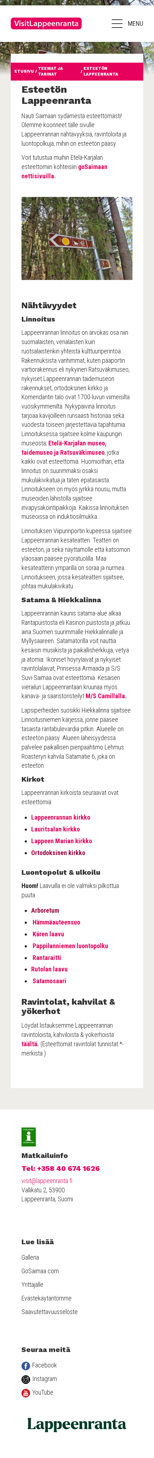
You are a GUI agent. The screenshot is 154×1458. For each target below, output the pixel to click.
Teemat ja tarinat (50, 71)
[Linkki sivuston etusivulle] (46, 23)
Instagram (44, 1378)
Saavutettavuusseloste (49, 1311)
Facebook (44, 1365)
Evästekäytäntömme (46, 1298)
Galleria (30, 1257)
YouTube (42, 1392)
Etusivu (24, 71)
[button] (127, 23)
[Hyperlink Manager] (77, 305)
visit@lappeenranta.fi (46, 1180)
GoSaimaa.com (40, 1271)
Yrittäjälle (32, 1284)
